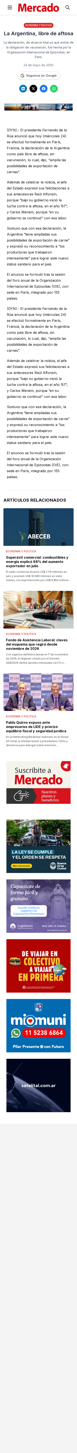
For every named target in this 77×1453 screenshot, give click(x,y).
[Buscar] (67, 7)
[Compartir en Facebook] (43, 88)
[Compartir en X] (33, 88)
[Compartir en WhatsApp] (54, 88)
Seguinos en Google (41, 75)
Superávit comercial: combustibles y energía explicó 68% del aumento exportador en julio (37, 561)
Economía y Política (38, 25)
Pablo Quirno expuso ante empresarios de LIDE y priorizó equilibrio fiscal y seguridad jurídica (36, 726)
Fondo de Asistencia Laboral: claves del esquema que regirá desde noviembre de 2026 (37, 644)
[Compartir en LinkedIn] (23, 88)
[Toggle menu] (10, 7)
